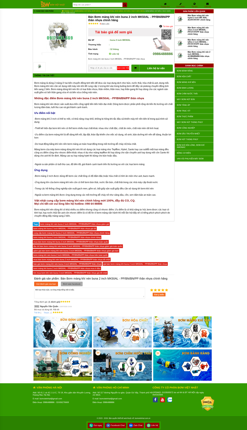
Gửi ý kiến (159, 294)
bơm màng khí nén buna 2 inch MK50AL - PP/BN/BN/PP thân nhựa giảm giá (74, 224)
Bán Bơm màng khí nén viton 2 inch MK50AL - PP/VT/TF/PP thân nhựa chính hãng (198, 31)
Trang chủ (68, 11)
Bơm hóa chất (184, 76)
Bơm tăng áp (183, 105)
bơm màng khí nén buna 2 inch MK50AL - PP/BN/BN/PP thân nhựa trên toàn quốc (70, 255)
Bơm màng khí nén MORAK (102, 11)
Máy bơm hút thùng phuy (190, 122)
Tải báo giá (167, 26)
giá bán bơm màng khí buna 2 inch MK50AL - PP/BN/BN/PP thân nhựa (135, 264)
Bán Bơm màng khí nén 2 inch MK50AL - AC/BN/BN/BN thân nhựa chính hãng (199, 55)
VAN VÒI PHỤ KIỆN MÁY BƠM (190, 159)
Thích (46, 313)
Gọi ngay (97, 425)
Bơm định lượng (185, 88)
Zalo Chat (137, 425)
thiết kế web (122, 418)
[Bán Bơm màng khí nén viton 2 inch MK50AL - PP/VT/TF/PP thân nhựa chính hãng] (180, 36)
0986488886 (163, 54)
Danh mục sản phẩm (44, 11)
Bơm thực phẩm (185, 116)
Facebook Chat (117, 425)
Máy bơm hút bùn (186, 99)
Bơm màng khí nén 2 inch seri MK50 (129, 11)
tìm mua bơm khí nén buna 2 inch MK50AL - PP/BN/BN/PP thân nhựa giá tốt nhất (70, 273)
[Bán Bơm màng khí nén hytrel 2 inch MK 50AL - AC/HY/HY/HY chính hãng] (180, 24)
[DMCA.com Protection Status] (207, 410)
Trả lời (37, 312)
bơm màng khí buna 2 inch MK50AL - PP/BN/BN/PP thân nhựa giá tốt (64, 228)
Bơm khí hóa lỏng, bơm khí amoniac (190, 146)
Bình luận (104, 24)
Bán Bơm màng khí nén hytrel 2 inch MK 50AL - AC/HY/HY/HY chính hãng (199, 17)
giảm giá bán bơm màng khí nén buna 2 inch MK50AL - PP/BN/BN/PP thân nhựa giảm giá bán (75, 251)
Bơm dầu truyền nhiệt (188, 134)
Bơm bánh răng (185, 71)
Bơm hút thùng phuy (187, 139)
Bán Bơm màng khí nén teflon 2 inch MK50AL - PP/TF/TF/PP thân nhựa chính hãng (198, 43)
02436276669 (62, 402)
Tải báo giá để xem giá (113, 32)
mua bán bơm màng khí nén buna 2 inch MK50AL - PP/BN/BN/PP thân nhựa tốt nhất (71, 259)
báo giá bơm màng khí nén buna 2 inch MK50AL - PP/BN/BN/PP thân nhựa (67, 264)
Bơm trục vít (183, 111)
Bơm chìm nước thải (187, 94)
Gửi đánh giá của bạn (46, 284)
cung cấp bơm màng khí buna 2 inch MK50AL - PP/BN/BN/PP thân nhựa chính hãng (71, 233)
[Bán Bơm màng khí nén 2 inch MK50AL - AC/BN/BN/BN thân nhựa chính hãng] (180, 60)
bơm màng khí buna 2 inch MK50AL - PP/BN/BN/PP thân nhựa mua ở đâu (66, 268)
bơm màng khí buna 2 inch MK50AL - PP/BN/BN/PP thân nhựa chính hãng (67, 237)
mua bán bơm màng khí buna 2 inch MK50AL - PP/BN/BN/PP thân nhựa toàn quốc (70, 242)
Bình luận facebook (71, 284)
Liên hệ (154, 425)
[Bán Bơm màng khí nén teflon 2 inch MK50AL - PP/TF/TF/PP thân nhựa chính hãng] (180, 48)
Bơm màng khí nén (83, 11)
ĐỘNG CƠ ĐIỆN (184, 153)
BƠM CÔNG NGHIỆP (186, 128)
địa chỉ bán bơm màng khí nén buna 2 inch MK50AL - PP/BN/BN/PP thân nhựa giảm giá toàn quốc (77, 246)
